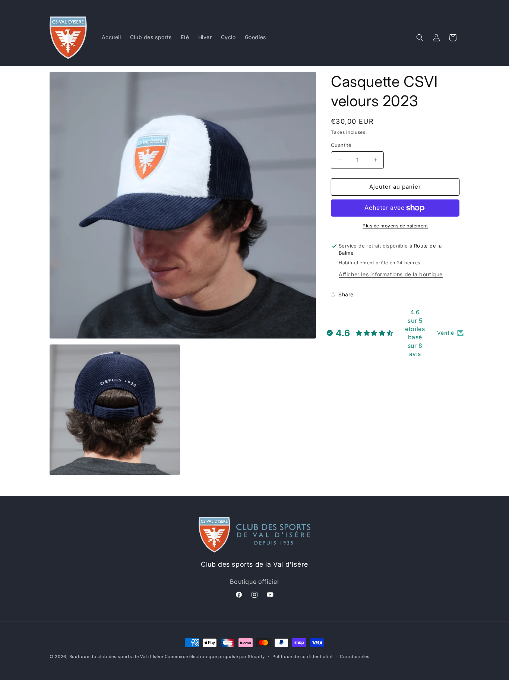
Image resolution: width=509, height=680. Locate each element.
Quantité (341, 145)
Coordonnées (355, 656)
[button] (420, 37)
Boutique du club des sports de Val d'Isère (116, 656)
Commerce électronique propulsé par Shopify (215, 656)
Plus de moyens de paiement (395, 226)
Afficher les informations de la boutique (391, 274)
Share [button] (346, 294)
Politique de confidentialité (302, 656)
